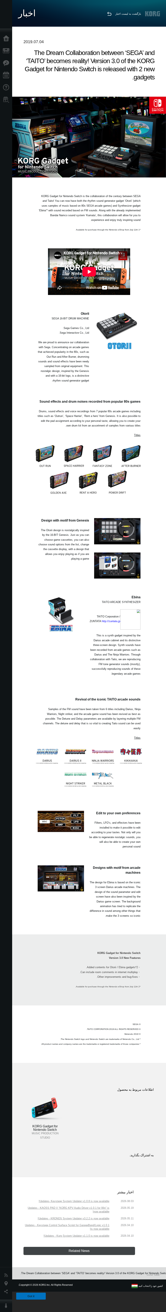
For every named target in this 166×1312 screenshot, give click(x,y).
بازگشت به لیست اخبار (128, 13)
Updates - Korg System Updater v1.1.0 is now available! (76, 1235)
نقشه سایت (153, 1274)
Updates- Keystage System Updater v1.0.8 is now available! (74, 1201)
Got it (31, 1296)
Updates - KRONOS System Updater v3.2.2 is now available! (73, 1218)
